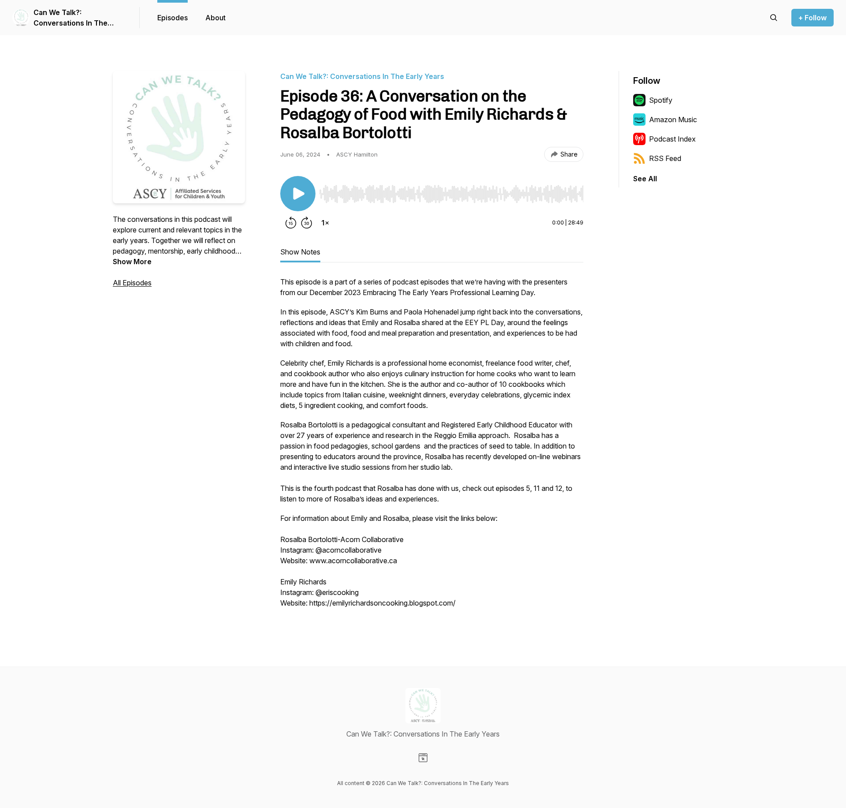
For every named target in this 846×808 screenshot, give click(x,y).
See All (645, 178)
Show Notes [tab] (300, 251)
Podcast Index (672, 139)
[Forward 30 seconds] (307, 223)
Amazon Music (673, 119)
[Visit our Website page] (423, 757)
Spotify (660, 100)
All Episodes (132, 282)
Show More (132, 261)
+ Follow (812, 17)
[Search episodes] (773, 17)
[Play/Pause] (297, 193)
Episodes (172, 17)
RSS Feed (665, 158)
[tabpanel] (431, 447)
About (215, 17)
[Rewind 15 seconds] (291, 223)
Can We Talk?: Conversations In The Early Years (70, 18)
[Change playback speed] (325, 223)
